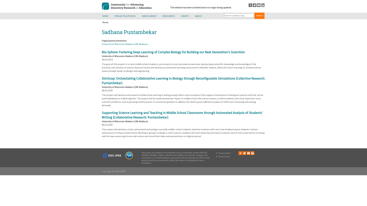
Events (185, 16)
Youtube (258, 5)
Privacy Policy (225, 153)
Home (105, 22)
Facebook (250, 5)
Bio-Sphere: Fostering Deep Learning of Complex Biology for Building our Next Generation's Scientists (173, 52)
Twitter (254, 5)
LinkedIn (263, 5)
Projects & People (125, 16)
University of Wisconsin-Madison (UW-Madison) (125, 44)
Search (259, 15)
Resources (169, 16)
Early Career (149, 16)
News (105, 16)
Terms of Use (224, 156)
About (198, 16)
